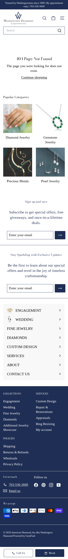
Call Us (20, 552)
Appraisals (43, 418)
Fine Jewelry (11, 413)
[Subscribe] (60, 235)
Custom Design (46, 401)
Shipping (9, 446)
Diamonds (10, 419)
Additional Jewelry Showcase (16, 428)
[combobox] (34, 30)
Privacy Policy (13, 464)
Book (52, 552)
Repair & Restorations (44, 409)
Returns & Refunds (16, 452)
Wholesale (10, 458)
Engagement (11, 401)
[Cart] (53, 18)
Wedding (9, 407)
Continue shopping (34, 77)
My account (44, 430)
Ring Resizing (45, 424)
